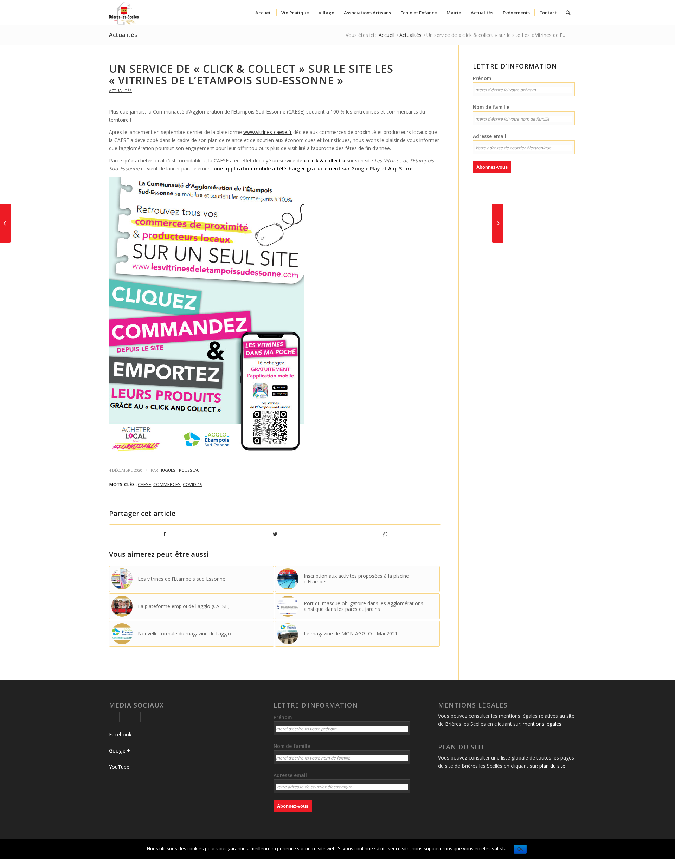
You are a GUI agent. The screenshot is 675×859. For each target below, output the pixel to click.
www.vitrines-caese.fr (267, 132)
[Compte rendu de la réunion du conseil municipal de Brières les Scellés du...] (5, 223)
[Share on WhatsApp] (385, 534)
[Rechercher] (568, 12)
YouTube (119, 766)
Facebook (120, 734)
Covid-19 (192, 484)
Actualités (123, 35)
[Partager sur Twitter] (275, 534)
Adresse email (489, 136)
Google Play (365, 168)
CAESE (144, 484)
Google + (119, 750)
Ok (520, 849)
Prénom (482, 78)
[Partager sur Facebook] (164, 534)
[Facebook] (114, 717)
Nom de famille (491, 107)
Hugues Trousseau (179, 470)
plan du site (552, 765)
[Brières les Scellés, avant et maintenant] (497, 223)
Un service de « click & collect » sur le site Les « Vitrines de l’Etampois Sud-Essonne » (251, 75)
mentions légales (542, 724)
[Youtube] (135, 717)
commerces (167, 484)
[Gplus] (125, 717)
